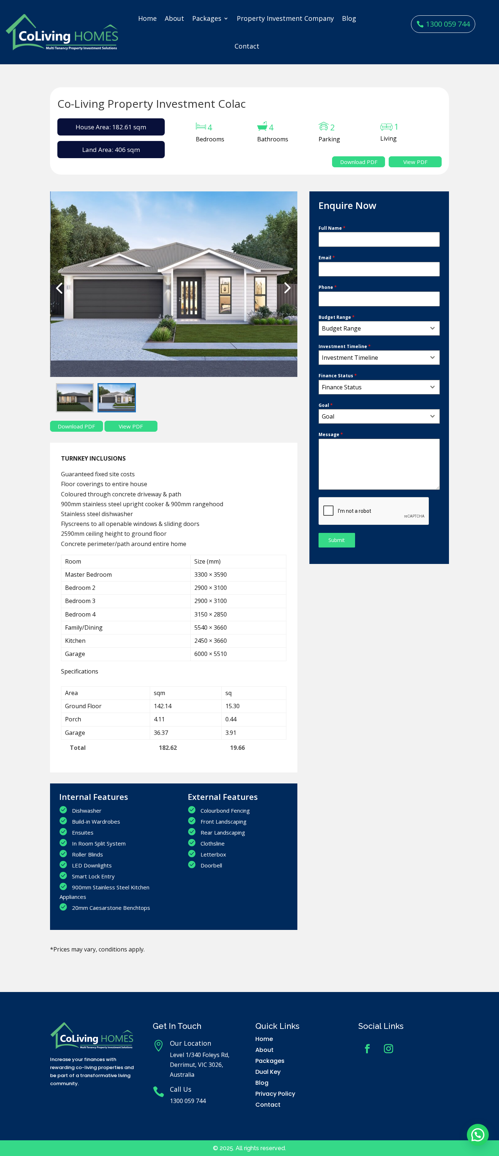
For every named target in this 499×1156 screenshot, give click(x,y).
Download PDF (358, 161)
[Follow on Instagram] (389, 1049)
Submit (336, 540)
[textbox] (372, 328)
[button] (478, 1135)
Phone (328, 287)
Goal (326, 405)
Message (331, 434)
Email (327, 258)
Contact (247, 46)
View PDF (415, 161)
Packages (206, 18)
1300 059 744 (448, 24)
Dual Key (268, 1072)
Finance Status (338, 376)
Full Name (332, 228)
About (174, 18)
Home (147, 18)
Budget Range (337, 317)
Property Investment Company (285, 18)
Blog (349, 18)
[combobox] (379, 328)
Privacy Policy (275, 1094)
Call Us (180, 1089)
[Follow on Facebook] (367, 1049)
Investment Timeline (345, 346)
